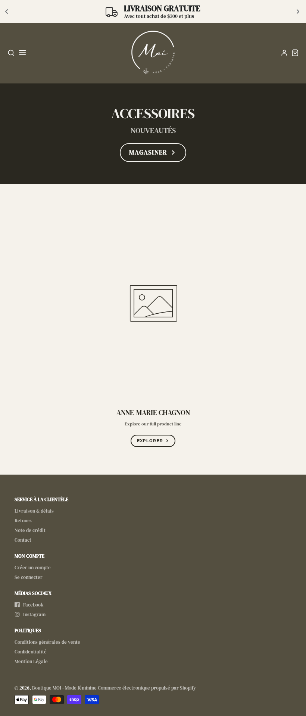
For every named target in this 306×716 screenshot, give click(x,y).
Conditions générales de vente (47, 642)
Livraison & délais (34, 511)
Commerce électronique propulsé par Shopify (147, 688)
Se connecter (29, 577)
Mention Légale (31, 661)
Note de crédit (30, 530)
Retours (23, 520)
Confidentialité (31, 652)
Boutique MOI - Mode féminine (64, 688)
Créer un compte (33, 567)
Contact (23, 540)
